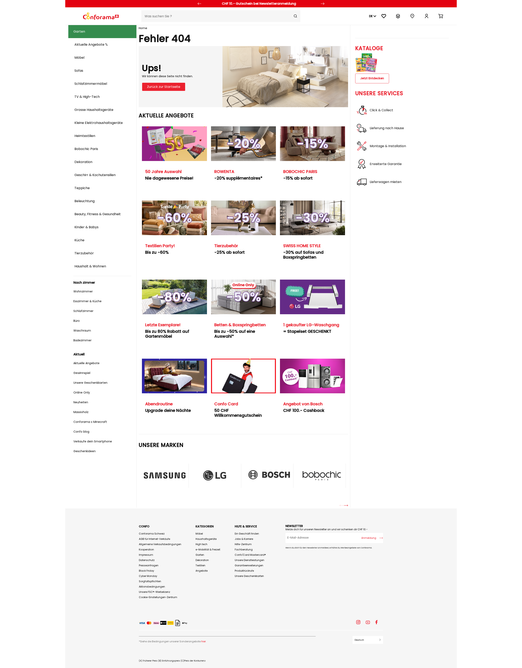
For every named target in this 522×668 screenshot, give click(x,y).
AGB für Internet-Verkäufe (154, 539)
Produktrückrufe (244, 570)
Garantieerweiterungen (249, 565)
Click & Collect (381, 110)
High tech (201, 544)
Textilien (200, 565)
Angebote (202, 570)
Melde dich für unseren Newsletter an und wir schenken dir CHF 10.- (326, 529)
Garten (200, 555)
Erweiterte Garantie (386, 164)
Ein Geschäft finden (247, 533)
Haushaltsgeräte (206, 539)
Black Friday (146, 570)
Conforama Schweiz (152, 533)
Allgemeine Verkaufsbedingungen (160, 544)
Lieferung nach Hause (387, 128)
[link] (426, 16)
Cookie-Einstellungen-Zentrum (158, 597)
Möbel (199, 533)
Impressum (146, 555)
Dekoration (202, 560)
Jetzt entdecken (372, 78)
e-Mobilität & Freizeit (208, 549)
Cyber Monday (148, 576)
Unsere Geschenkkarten (249, 576)
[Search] (295, 16)
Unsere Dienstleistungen (249, 560)
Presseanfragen (148, 565)
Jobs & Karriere (244, 539)
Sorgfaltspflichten (150, 581)
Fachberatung (244, 549)
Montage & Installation (388, 146)
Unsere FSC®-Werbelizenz (154, 592)
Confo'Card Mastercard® (250, 555)
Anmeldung (368, 538)
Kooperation (146, 549)
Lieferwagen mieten (385, 182)
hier (203, 641)
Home (143, 28)
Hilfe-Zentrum (243, 544)
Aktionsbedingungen (152, 586)
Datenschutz (147, 560)
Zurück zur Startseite (163, 86)
